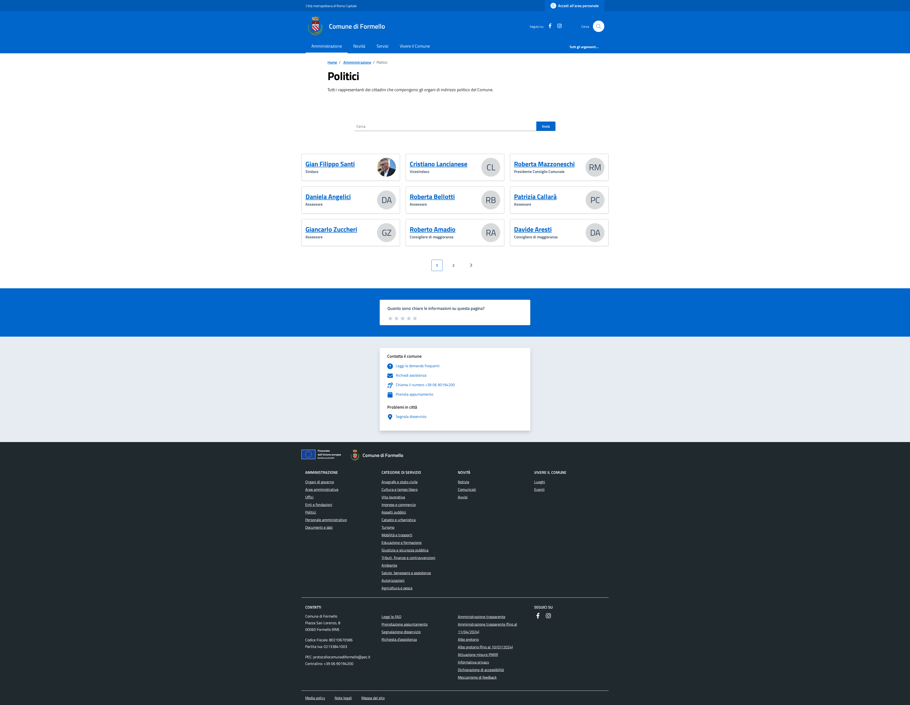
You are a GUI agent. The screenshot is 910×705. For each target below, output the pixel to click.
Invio (546, 126)
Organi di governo (319, 482)
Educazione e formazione (402, 542)
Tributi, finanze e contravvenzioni (408, 557)
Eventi (539, 489)
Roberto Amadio (432, 229)
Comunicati (467, 489)
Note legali (343, 698)
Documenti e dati (319, 527)
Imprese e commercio (399, 504)
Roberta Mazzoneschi (544, 164)
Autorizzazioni (393, 580)
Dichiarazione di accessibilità (481, 670)
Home (332, 62)
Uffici (309, 497)
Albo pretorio (468, 639)
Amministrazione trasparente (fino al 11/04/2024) (487, 628)
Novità (359, 46)
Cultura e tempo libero (400, 489)
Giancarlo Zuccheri (331, 229)
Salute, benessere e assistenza (406, 573)
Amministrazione (326, 46)
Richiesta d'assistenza (399, 639)
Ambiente (389, 565)
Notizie (463, 482)
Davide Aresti (533, 229)
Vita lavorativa (393, 497)
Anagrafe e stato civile (400, 482)
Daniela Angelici (328, 196)
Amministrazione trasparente (481, 616)
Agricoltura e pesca (397, 588)
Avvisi (463, 497)
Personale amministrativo (326, 520)
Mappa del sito (373, 698)
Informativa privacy (473, 662)
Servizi (382, 46)
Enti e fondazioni (318, 504)
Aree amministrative (321, 489)
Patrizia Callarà (535, 196)
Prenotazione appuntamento (405, 624)
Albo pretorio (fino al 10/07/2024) (485, 647)
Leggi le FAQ (391, 616)
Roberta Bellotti (432, 196)
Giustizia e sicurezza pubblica (405, 550)
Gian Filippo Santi (330, 164)
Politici (310, 512)
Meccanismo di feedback (477, 677)
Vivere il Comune (415, 46)
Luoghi (539, 482)
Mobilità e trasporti (397, 535)
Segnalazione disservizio (401, 632)
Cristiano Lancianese (438, 164)
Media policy (315, 698)
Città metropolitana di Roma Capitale (331, 5)
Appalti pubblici (394, 512)
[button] (598, 26)
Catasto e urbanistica (399, 520)
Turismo (388, 527)
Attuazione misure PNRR (478, 654)
